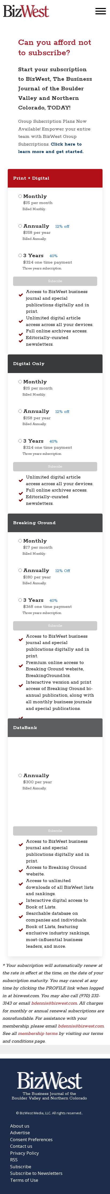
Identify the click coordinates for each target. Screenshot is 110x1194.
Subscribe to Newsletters (36, 1173)
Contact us (21, 1146)
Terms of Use (24, 1180)
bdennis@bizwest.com (54, 1003)
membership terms (37, 1033)
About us (19, 1126)
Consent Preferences (31, 1139)
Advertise (20, 1132)
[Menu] (100, 12)
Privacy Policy (24, 1153)
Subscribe (55, 281)
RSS (14, 1160)
